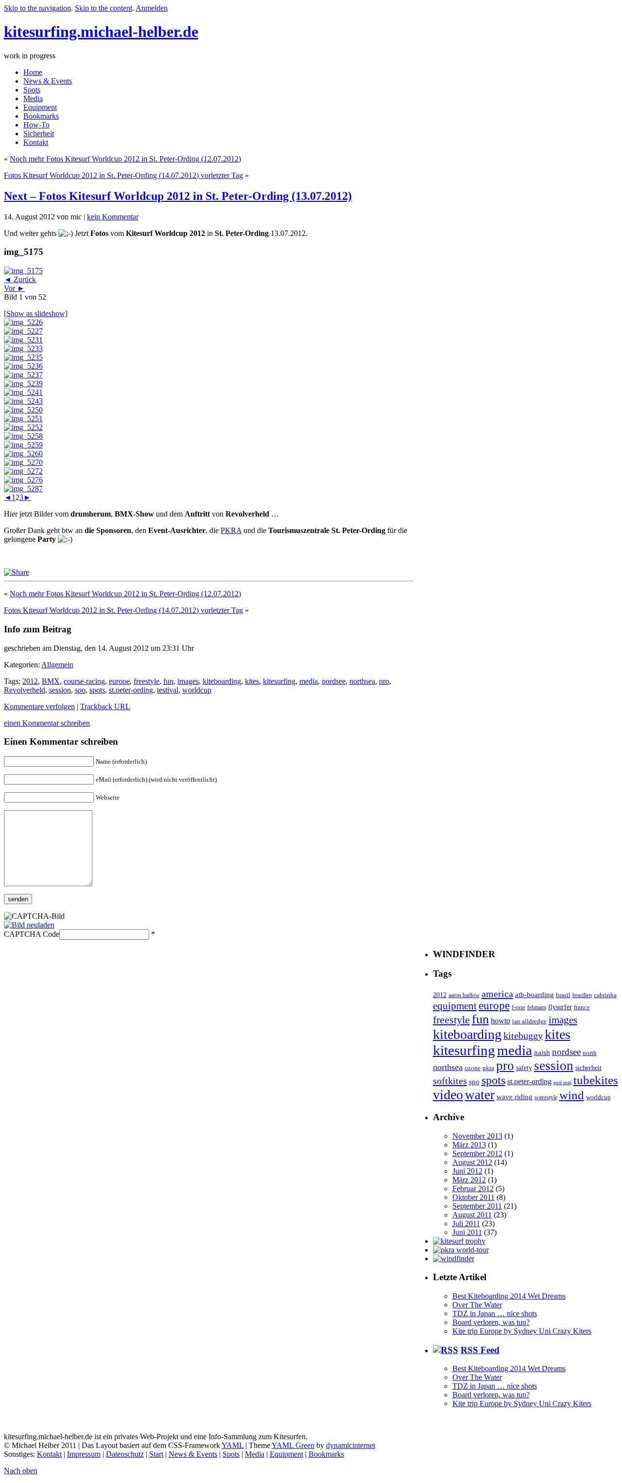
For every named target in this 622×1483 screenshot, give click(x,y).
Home (32, 72)
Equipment (40, 107)
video (448, 1094)
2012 (30, 681)
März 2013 (469, 1145)
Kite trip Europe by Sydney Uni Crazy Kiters (521, 1331)
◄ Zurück (20, 279)
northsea (362, 681)
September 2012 (477, 1153)
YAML (232, 1445)
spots (97, 690)
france (582, 1007)
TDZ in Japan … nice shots (494, 1313)
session (60, 690)
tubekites (595, 1080)
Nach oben (20, 1470)
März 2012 (469, 1180)
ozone (473, 1068)
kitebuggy (523, 1035)
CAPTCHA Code (31, 934)
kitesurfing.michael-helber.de (101, 31)
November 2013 (477, 1136)
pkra (488, 1068)
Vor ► (14, 288)
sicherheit (588, 1068)
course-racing (84, 681)
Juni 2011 (467, 1232)
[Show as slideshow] (36, 313)
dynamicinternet (350, 1445)
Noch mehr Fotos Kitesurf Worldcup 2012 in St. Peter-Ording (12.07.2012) (125, 159)
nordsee (334, 681)
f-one (518, 1007)
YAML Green (293, 1445)
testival (167, 690)
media (308, 681)
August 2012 (472, 1162)
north (590, 1053)
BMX (51, 681)
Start (156, 1454)
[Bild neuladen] (29, 925)
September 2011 (477, 1206)
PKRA (231, 530)
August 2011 (472, 1215)
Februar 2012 (473, 1188)
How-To (36, 125)
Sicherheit (38, 133)
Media (33, 98)
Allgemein (57, 665)
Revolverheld (24, 690)
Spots (31, 90)
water (480, 1095)
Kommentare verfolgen (39, 706)
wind (571, 1095)
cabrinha (605, 995)
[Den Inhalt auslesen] (445, 1350)
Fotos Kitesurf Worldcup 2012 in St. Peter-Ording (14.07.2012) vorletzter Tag (123, 175)
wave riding (515, 1097)
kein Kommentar (112, 217)
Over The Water (477, 1305)
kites (252, 681)
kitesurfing (279, 681)
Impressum (84, 1454)
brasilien (582, 995)
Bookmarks (41, 116)
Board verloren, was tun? (491, 1322)
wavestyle (546, 1097)
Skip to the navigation (37, 8)
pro (384, 681)
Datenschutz (125, 1454)
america (497, 993)
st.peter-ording (131, 690)
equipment (455, 1006)
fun (168, 681)
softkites (450, 1080)
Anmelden (152, 8)
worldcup (196, 690)
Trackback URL (105, 706)
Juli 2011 (466, 1223)
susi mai (562, 1082)
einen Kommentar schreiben (47, 723)
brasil (563, 995)
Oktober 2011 (473, 1197)
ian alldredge (529, 1021)
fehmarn (536, 1007)
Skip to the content (103, 8)
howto (500, 1021)
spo (80, 690)
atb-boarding (534, 995)
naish (542, 1052)
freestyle (146, 681)
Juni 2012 (467, 1171)
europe (119, 681)
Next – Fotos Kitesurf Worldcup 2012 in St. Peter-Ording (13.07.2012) (178, 196)
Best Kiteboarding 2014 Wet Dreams (509, 1296)
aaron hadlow (464, 995)
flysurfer (560, 1007)
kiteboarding (222, 681)
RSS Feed (480, 1350)
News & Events (47, 81)
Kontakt (35, 142)
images (188, 681)
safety (524, 1068)
